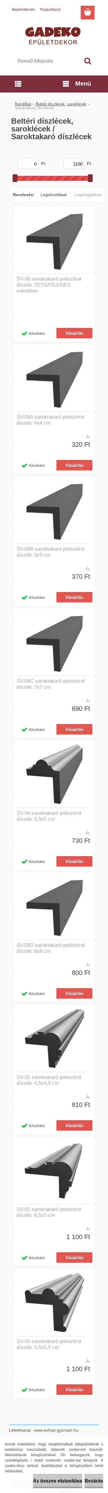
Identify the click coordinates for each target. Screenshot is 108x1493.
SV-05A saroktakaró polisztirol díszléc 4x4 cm (50, 420)
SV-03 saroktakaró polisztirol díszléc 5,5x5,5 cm (48, 1344)
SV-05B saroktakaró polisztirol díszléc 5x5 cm (50, 552)
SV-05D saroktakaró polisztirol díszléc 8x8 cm (50, 948)
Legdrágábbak (88, 194)
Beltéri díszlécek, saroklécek (61, 104)
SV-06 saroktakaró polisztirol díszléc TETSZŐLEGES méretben (48, 285)
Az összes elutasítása (57, 1480)
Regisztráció (50, 9)
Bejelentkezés (23, 9)
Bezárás (94, 1480)
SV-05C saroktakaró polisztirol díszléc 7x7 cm (50, 684)
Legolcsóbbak (53, 194)
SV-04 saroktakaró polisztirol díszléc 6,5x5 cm (48, 816)
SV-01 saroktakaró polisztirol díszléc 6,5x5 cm (48, 1212)
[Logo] (54, 35)
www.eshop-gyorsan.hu (56, 1430)
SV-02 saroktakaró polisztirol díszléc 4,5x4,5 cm (48, 1080)
